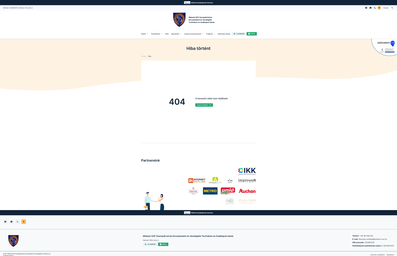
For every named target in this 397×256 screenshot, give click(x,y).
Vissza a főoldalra (202, 105)
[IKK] (247, 171)
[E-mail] (11, 221)
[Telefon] (17, 221)
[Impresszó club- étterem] (247, 180)
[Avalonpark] (215, 180)
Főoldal (143, 56)
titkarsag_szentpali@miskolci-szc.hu (373, 239)
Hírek (167, 34)
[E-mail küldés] (370, 7)
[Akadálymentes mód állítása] (23, 221)
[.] (197, 180)
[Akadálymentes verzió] (379, 7)
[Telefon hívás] (375, 7)
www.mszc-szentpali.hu (377, 254)
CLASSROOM (240, 34)
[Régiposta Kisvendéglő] (229, 201)
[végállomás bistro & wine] (247, 201)
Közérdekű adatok (224, 34)
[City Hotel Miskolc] (230, 180)
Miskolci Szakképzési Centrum (202, 3)
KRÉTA (253, 34)
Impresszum (390, 254)
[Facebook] (5, 221)
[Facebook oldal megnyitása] (366, 7)
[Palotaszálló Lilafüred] (193, 191)
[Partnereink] (210, 191)
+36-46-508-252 (366, 236)
